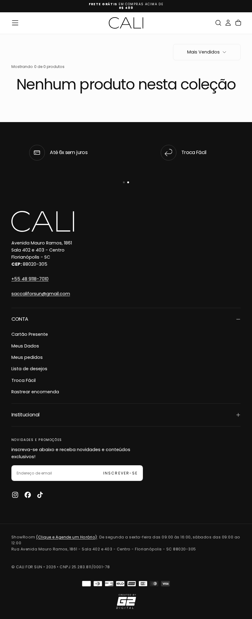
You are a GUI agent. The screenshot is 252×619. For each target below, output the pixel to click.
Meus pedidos (27, 357)
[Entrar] (228, 23)
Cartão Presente (29, 334)
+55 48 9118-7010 (30, 279)
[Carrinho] (238, 23)
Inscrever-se (120, 473)
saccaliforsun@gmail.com (40, 294)
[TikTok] (40, 494)
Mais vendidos (203, 52)
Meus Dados (25, 346)
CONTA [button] (19, 319)
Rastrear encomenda (35, 392)
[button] (15, 22)
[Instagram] (15, 494)
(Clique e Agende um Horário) (66, 537)
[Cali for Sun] (42, 221)
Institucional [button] (25, 414)
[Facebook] (27, 494)
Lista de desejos (29, 369)
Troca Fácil (23, 380)
